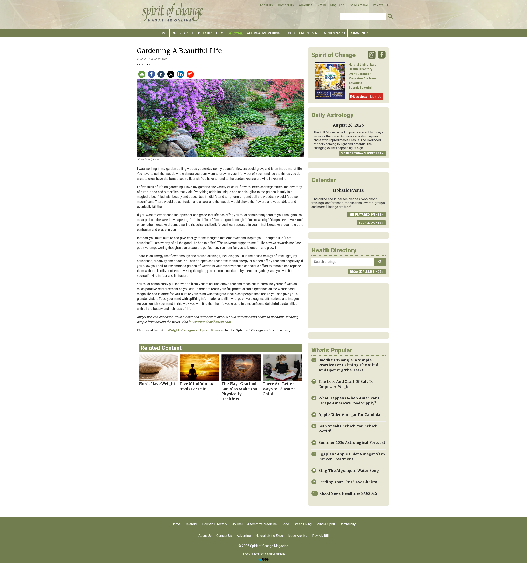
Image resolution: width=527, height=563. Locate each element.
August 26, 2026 (348, 125)
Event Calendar (360, 74)
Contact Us (286, 5)
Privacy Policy (250, 553)
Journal (235, 33)
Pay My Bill (380, 5)
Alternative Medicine (264, 33)
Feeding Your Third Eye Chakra (347, 482)
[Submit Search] (390, 16)
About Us (266, 5)
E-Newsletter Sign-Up (365, 97)
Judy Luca (149, 64)
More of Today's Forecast (361, 153)
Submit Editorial (360, 87)
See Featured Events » (366, 214)
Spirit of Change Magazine (173, 12)
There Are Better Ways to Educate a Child (279, 389)
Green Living (309, 33)
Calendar (180, 33)
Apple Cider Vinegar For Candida (349, 414)
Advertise (305, 5)
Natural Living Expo (330, 5)
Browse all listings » (367, 271)
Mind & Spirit (334, 33)
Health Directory (360, 69)
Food (290, 33)
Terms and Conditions (272, 553)
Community (359, 33)
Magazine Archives (363, 78)
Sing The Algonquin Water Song (348, 470)
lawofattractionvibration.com (210, 322)
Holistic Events (348, 190)
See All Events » (371, 222)
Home (162, 33)
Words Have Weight (157, 384)
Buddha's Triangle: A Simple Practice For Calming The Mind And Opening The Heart (348, 365)
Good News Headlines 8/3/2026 (348, 493)
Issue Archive (358, 5)
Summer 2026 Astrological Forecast (351, 442)
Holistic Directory (208, 33)
